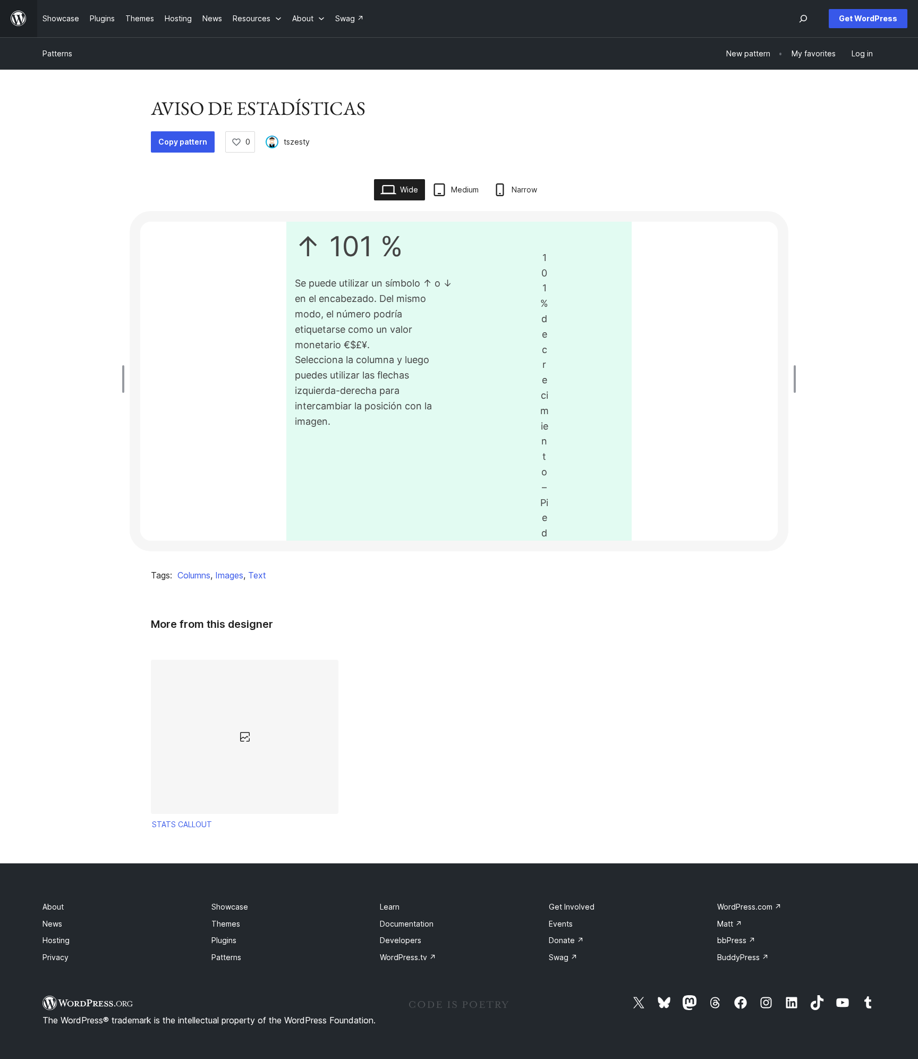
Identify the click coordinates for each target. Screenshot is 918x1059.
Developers (400, 940)
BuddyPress (743, 957)
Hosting (56, 940)
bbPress (736, 940)
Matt (729, 923)
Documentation (407, 923)
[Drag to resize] (126, 379)
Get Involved (571, 906)
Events (561, 923)
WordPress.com (749, 906)
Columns (193, 575)
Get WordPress (868, 18)
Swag (563, 957)
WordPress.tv (408, 957)
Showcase (229, 906)
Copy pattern (182, 141)
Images (229, 575)
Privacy (55, 957)
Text (257, 575)
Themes (225, 923)
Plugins (223, 940)
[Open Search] (803, 18)
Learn (390, 906)
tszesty (297, 141)
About (53, 906)
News (52, 923)
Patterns (57, 53)
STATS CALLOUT (182, 824)
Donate (566, 940)
